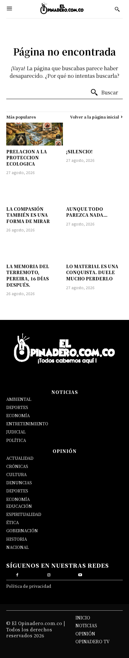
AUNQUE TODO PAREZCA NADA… (86, 212)
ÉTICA (12, 522)
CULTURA (16, 474)
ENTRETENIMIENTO (27, 424)
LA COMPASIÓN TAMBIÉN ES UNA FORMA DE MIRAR (28, 215)
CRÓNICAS (17, 466)
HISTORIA (16, 539)
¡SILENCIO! (79, 151)
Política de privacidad (28, 586)
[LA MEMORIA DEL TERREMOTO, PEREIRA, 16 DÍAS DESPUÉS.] (34, 248)
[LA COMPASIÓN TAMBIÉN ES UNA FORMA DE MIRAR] (34, 191)
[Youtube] (80, 574)
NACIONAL (17, 547)
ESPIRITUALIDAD (23, 514)
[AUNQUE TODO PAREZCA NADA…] (94, 191)
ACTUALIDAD (20, 458)
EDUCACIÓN (19, 506)
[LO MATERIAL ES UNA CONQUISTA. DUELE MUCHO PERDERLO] (94, 248)
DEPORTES (17, 407)
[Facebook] (17, 574)
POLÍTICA (16, 440)
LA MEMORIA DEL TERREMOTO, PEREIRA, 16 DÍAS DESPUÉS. (27, 275)
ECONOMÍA (18, 415)
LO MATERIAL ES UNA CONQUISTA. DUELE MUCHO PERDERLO (92, 272)
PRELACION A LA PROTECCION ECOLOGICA (26, 157)
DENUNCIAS (19, 483)
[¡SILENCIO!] (94, 134)
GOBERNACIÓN (22, 530)
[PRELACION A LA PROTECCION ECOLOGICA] (34, 134)
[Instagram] (48, 574)
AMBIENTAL (18, 399)
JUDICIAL (16, 432)
